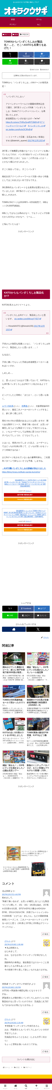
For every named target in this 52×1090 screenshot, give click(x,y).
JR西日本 (25, 34)
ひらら (8, 941)
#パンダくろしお (35, 126)
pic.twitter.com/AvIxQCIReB (18, 129)
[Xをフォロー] (38, 629)
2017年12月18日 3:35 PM (11, 987)
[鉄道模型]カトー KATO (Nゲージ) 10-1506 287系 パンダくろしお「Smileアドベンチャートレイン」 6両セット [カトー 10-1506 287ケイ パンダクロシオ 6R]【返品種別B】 (25, 483)
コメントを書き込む (26, 1059)
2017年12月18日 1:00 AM (14, 944)
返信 (46, 934)
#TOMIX (33, 122)
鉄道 (16, 34)
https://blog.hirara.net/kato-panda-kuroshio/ (21, 472)
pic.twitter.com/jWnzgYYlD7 (26, 319)
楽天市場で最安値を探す (25, 494)
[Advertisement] (26, 259)
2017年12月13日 (35, 140)
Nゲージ (8, 34)
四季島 (25, 406)
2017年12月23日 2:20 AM (14, 1023)
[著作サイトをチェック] (14, 629)
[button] (26, 62)
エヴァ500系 (8, 406)
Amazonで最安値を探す (25, 499)
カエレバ (28, 491)
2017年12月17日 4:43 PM (11, 894)
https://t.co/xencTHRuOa (17, 122)
